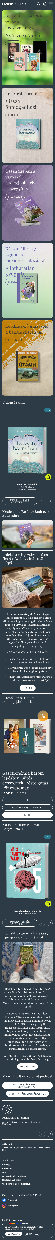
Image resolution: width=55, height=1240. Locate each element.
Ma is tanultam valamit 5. (27, 874)
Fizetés (27, 815)
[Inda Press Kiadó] (18, 4)
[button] (38, 3)
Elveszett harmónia (27, 449)
